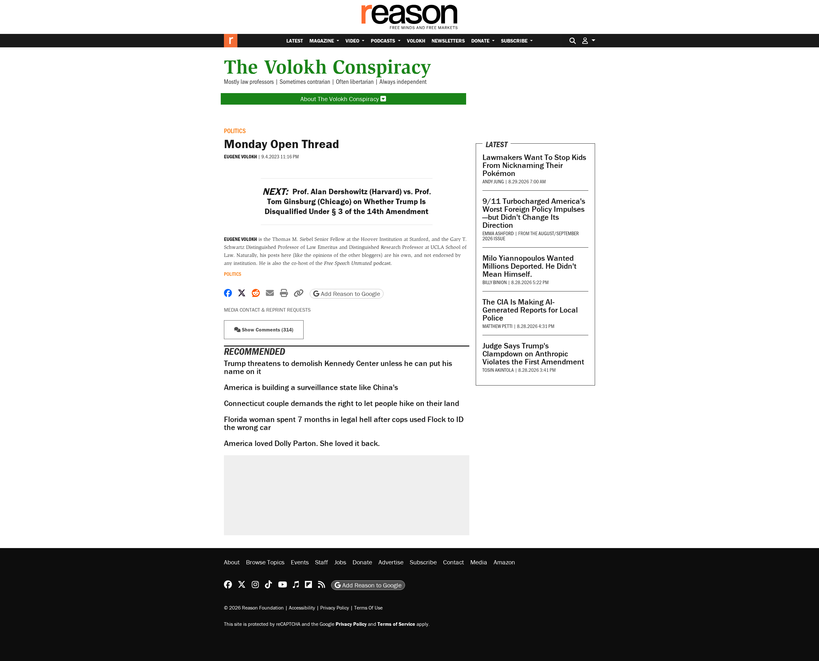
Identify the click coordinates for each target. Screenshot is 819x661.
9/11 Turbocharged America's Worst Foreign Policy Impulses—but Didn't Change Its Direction (533, 213)
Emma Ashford (498, 233)
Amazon (504, 562)
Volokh (416, 40)
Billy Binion (494, 282)
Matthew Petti (497, 326)
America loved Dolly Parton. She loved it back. (302, 443)
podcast (357, 263)
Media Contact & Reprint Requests (267, 310)
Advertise (390, 562)
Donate (481, 40)
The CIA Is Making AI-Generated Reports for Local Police (530, 310)
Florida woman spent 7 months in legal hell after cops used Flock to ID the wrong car (344, 423)
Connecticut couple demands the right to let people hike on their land (341, 403)
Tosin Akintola (498, 369)
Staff (321, 562)
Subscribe (515, 40)
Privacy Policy (334, 607)
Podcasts (383, 40)
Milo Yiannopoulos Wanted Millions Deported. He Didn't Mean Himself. (529, 266)
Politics (235, 130)
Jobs (340, 562)
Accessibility (302, 607)
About (232, 562)
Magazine (322, 40)
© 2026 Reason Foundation (254, 607)
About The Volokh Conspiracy (340, 99)
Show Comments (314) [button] (267, 329)
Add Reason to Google (349, 294)
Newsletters (448, 40)
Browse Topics (265, 562)
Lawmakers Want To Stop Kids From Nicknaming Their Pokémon (534, 165)
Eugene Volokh (240, 156)
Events (300, 562)
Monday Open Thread (281, 143)
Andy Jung (493, 181)
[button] (588, 40)
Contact (453, 562)
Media (478, 562)
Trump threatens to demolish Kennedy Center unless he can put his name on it (338, 367)
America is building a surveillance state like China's (311, 387)
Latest (294, 40)
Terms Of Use (368, 607)
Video (353, 40)
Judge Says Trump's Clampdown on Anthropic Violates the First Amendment (533, 354)
